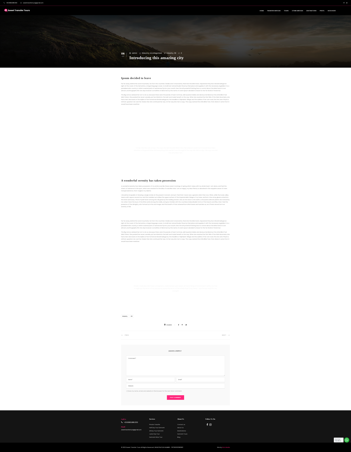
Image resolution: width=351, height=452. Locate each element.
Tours (286, 11)
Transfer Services (274, 11)
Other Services (297, 11)
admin (134, 53)
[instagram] (346, 3)
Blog (178, 437)
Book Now (332, 11)
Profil (322, 11)
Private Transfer (154, 424)
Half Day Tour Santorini (157, 428)
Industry (170, 53)
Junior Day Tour (154, 434)
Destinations (311, 11)
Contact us (181, 424)
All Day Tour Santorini (156, 431)
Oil (175, 53)
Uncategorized (156, 53)
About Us (180, 428)
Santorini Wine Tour (155, 437)
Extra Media (226, 447)
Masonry (145, 53)
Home (262, 11)
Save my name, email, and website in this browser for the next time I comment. (155, 391)
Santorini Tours (182, 434)
